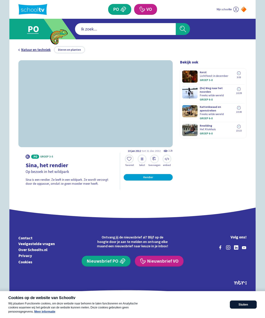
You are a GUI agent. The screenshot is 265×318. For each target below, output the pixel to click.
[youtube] (244, 247)
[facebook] (220, 247)
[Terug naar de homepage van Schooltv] (32, 9)
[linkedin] (236, 247)
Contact (25, 238)
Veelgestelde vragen (36, 244)
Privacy (25, 255)
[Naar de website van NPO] (244, 9)
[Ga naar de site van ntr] (240, 282)
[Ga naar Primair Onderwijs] (36, 29)
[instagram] (228, 247)
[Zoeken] (183, 29)
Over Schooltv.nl (32, 250)
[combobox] (125, 29)
